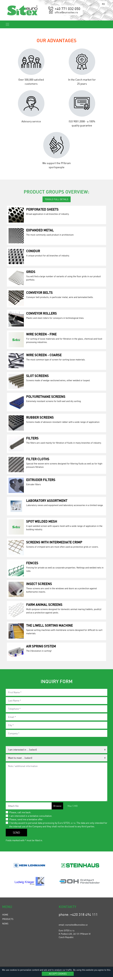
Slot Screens (37, 376)
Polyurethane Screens (45, 396)
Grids (30, 272)
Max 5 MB (73, 805)
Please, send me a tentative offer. (26, 819)
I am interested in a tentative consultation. (30, 815)
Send (16, 832)
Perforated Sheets (42, 209)
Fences (32, 563)
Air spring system (41, 646)
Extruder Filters (40, 480)
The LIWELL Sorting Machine (49, 625)
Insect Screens (39, 584)
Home (5, 914)
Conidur (33, 251)
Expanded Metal (40, 230)
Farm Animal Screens (44, 604)
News (5, 923)
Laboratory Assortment (46, 500)
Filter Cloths (37, 459)
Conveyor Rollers (41, 313)
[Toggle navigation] (7, 24)
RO (103, 3)
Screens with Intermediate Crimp (54, 542)
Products (7, 919)
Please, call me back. (20, 812)
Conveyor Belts (39, 292)
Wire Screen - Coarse (44, 355)
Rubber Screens (40, 417)
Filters (32, 438)
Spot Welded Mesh (41, 521)
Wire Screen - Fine (41, 334)
